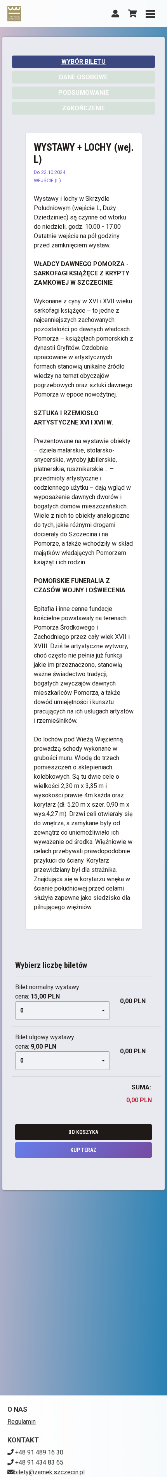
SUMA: (141, 1087)
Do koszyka (83, 1132)
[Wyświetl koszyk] (132, 13)
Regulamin (21, 1421)
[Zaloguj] (115, 13)
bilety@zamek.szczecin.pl (49, 1472)
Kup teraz (83, 1150)
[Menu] (150, 13)
